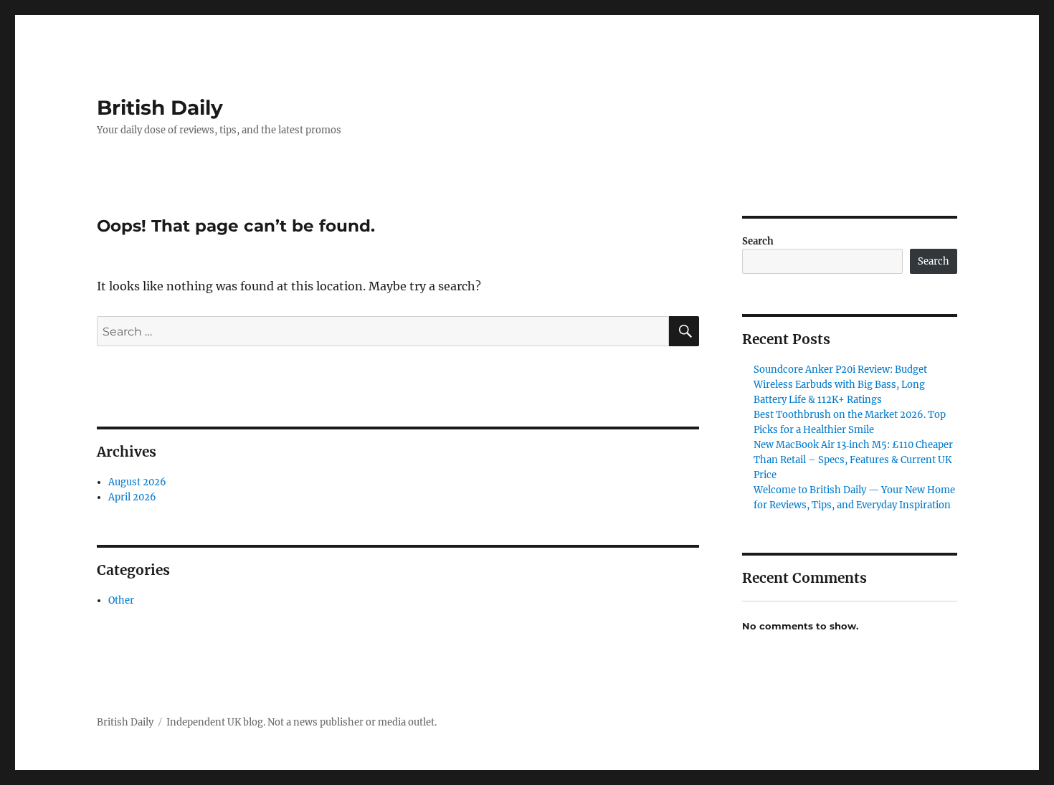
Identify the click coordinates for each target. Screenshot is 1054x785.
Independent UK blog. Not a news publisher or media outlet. (301, 722)
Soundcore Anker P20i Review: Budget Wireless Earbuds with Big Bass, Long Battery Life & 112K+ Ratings (840, 384)
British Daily (160, 107)
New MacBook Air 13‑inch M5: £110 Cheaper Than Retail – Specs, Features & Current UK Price (853, 460)
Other (121, 600)
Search (758, 241)
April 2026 (132, 497)
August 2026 (137, 482)
